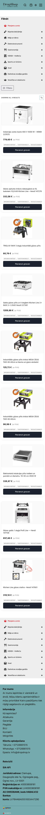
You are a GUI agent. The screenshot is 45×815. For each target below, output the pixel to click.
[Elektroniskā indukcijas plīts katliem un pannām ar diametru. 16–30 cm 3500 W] (22, 456)
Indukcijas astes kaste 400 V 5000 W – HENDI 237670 (22, 133)
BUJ (5, 728)
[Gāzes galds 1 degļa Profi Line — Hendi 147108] (22, 513)
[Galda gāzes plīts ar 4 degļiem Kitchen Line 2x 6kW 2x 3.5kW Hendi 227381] (22, 285)
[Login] (36, 5)
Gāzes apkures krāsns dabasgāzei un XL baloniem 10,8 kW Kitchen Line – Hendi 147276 (22, 190)
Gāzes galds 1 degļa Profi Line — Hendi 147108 (19, 531)
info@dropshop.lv (20, 752)
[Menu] (40, 5)
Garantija (7, 720)
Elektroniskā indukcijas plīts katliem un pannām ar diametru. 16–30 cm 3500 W (19, 474)
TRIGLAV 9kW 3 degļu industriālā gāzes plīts (22, 246)
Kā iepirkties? (10, 713)
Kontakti (7, 732)
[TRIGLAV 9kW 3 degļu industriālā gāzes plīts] (22, 228)
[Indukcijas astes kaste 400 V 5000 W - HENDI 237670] (22, 114)
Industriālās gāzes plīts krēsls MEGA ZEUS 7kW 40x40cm (21, 417)
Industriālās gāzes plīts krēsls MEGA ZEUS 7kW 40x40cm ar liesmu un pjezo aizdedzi (21, 360)
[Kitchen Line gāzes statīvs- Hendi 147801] (22, 569)
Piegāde (7, 724)
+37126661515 (20, 745)
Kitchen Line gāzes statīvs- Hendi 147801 (20, 587)
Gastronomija (23, 145)
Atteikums (8, 717)
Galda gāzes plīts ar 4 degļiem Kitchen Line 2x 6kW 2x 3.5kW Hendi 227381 (22, 304)
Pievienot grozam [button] (22, 150)
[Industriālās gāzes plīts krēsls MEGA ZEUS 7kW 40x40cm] (22, 399)
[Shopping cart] (31, 5)
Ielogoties (8, 735)
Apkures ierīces (9, 145)
